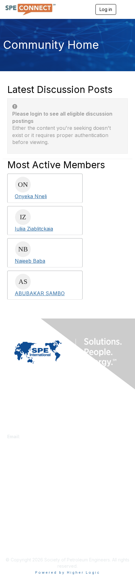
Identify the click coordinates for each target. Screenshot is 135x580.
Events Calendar (24, 490)
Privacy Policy (21, 538)
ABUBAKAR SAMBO (40, 293)
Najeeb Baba (30, 261)
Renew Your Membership (33, 478)
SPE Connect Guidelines (32, 544)
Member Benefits (25, 484)
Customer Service (25, 430)
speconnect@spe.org (44, 436)
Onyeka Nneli (31, 196)
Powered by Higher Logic (67, 572)
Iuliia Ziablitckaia (34, 229)
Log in (106, 9)
